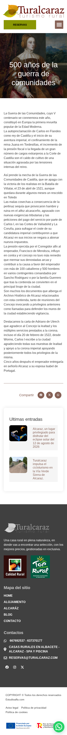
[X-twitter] (22, 667)
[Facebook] (7, 667)
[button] (59, 24)
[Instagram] (14, 667)
